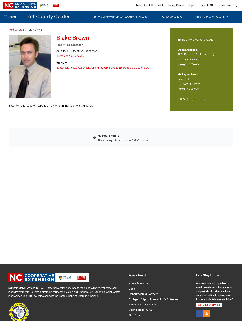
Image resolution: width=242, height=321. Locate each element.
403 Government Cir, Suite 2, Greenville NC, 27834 (123, 17)
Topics (192, 5)
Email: (182, 39)
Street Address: (188, 49)
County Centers (176, 5)
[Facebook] (199, 313)
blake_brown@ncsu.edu (70, 55)
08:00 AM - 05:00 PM (214, 17)
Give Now (225, 5)
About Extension (138, 283)
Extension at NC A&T (141, 309)
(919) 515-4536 (196, 99)
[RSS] (206, 313)
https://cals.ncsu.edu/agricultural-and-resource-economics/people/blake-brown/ (102, 67)
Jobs (132, 288)
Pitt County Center (48, 16)
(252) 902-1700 (174, 17)
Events (160, 5)
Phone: (182, 99)
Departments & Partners (143, 294)
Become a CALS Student (143, 304)
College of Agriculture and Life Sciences (153, 299)
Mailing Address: (188, 74)
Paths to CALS (208, 5)
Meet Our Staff (144, 5)
